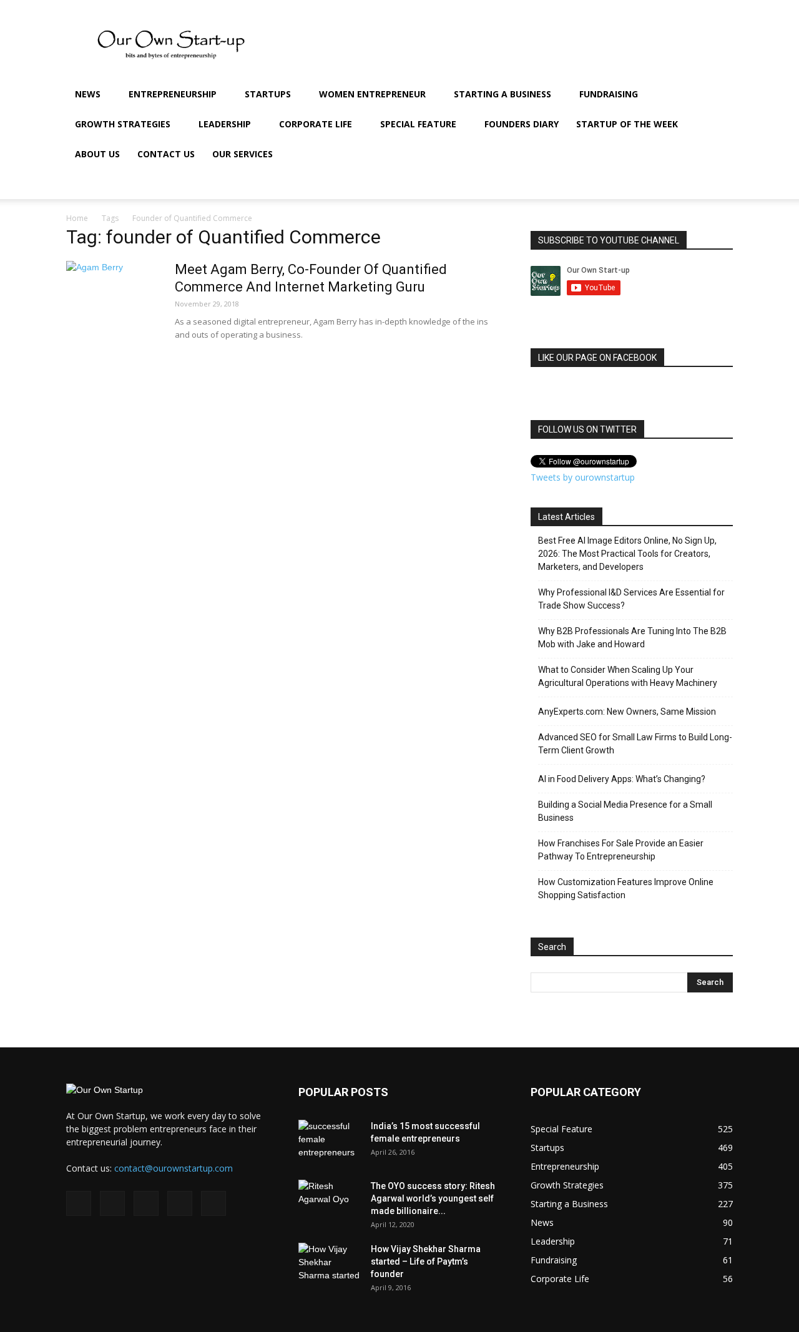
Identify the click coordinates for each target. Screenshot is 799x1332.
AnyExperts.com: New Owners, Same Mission (627, 712)
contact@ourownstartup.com (173, 1168)
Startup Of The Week (627, 124)
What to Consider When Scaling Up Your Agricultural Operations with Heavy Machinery (627, 676)
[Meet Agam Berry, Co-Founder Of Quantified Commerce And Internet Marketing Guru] (113, 308)
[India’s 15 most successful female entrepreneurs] (329, 1141)
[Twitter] (669, 184)
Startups (268, 94)
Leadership (225, 124)
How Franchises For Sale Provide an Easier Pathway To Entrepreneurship (620, 849)
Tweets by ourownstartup (583, 477)
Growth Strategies (122, 124)
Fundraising (608, 94)
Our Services (242, 154)
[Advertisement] (505, 45)
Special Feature (418, 124)
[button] (718, 95)
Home (77, 218)
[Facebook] (605, 184)
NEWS (87, 94)
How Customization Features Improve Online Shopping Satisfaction (625, 888)
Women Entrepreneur (372, 94)
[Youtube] (690, 184)
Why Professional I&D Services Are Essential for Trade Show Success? (631, 598)
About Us (97, 154)
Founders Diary (521, 124)
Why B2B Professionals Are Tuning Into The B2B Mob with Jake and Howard (632, 637)
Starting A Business (502, 94)
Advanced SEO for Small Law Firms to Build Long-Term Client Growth (635, 743)
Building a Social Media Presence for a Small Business (625, 811)
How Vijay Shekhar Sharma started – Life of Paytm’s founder (426, 1261)
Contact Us (166, 154)
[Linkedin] (648, 184)
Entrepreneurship (173, 94)
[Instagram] (626, 184)
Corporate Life (315, 124)
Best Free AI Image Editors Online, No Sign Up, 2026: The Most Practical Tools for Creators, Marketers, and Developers (627, 554)
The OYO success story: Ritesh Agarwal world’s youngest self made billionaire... (433, 1198)
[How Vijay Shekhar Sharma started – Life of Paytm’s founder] (329, 1264)
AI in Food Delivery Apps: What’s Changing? (621, 779)
